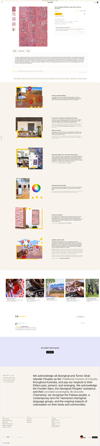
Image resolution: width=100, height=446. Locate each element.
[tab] (14, 51)
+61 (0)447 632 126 (55, 426)
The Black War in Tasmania (9, 380)
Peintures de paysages (82, 78)
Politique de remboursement (7, 423)
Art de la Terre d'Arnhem (39, 78)
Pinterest (29, 420)
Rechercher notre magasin (7, 420)
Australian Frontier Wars (9, 377)
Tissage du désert (73, 78)
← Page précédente (17, 78)
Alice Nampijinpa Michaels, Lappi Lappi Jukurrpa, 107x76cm (25, 329)
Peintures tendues (65, 78)
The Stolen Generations (8, 381)
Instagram (30, 422)
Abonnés (59, 78)
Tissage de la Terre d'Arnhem (27, 78)
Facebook (30, 418)
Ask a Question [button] (81, 316)
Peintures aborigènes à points (51, 78)
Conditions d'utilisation (6, 427)
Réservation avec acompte (59, 16)
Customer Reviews (5, 418)
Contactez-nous (5, 422)
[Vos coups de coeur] (95, 2)
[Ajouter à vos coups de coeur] (84, 14)
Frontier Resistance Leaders (10, 378)
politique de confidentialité (7, 425)
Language (89, 437)
